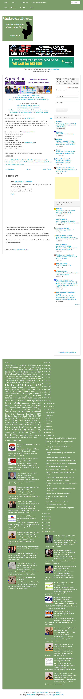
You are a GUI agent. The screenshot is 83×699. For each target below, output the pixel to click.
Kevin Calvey (12, 162)
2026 (45, 366)
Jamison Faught (29, 118)
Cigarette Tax (23, 376)
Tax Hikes (31, 430)
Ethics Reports (10, 389)
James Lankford (40, 160)
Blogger (58, 692)
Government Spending (13, 392)
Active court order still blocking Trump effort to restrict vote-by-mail (67, 222)
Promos (23, 7)
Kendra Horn (9, 401)
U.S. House (20, 164)
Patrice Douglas (31, 162)
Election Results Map (13, 387)
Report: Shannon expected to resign (57, 466)
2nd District (28, 370)
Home (6, 2)
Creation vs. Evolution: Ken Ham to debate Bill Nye (61, 463)
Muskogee (37, 408)
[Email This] (6, 156)
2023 (45, 374)
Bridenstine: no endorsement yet (56, 444)
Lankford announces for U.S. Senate (57, 496)
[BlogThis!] (8, 156)
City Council (34, 376)
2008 (45, 528)
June (47, 421)
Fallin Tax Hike (28, 389)
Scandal (7, 422)
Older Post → (47, 169)
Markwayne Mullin (20, 406)
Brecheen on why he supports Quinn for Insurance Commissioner (29, 110)
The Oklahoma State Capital (64, 168)
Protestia (59, 121)
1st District (9, 366)
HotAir (58, 150)
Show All (77, 304)
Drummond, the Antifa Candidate (28, 108)
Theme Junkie (30, 695)
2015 (45, 398)
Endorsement (31, 387)
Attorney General (16, 374)
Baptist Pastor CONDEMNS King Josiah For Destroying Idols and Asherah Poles (66, 125)
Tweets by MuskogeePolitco (67, 352)
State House (11, 427)
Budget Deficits (10, 376)
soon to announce (29, 142)
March (48, 429)
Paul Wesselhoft (42, 162)
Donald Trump (30, 382)
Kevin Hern (21, 401)
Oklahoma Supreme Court (16, 416)
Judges (35, 398)
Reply (12, 194)
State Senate (12, 429)
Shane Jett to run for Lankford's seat (57, 502)
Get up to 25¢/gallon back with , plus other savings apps (29, 99)
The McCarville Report (63, 159)
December (49, 403)
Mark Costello (21, 162)
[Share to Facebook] (12, 156)
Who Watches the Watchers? (65, 230)
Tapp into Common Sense (64, 280)
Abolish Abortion (23, 372)
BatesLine (59, 132)
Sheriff (17, 422)
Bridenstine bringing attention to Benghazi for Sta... (61, 460)
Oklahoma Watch (61, 244)
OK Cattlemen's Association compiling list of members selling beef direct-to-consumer (64, 552)
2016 (12, 368)
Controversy (13, 380)
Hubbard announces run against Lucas (58, 457)
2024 (45, 371)
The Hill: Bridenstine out (53, 450)
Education (10, 385)
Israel (30, 396)
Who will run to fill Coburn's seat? (56, 505)
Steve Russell (12, 164)
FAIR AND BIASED (61, 264)
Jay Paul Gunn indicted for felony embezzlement (61, 438)
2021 (45, 380)
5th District (18, 160)
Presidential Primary (12, 418)
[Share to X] (10, 156)
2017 (20, 368)
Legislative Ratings (39, 2)
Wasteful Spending (27, 437)
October (48, 409)
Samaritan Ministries (30, 420)
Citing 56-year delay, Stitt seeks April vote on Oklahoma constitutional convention (65, 212)
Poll (34, 416)
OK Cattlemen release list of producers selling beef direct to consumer (64, 614)
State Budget (30, 425)
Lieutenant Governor (29, 403)
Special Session (11, 425)
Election (24, 160)
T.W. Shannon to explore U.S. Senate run (58, 480)
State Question (30, 427)
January (48, 435)
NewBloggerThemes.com (55, 695)
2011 (45, 519)
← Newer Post (9, 169)
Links (31, 7)
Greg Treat (31, 160)
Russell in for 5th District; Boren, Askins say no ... (61, 477)
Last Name (59, 103)
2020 (7, 370)
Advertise (24, 2)
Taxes (7, 433)
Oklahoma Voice (61, 219)
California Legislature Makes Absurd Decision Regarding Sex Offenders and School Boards (65, 142)
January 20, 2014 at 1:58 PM (23, 181)
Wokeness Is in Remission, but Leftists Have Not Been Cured (65, 152)
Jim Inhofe (22, 398)
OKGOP (8, 412)
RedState (59, 139)
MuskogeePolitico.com (40, 692)
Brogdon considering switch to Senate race (59, 441)
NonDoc (58, 209)
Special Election (29, 422)
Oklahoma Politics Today (64, 235)
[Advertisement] (67, 188)
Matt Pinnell (36, 406)
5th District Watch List (15, 115)
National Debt (32, 410)
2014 (12, 160)
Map (7, 406)
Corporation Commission (13, 382)
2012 (30, 366)
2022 (16, 370)
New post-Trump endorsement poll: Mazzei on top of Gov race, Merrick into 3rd (28, 549)
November (49, 406)
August (48, 415)
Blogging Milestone (32, 374)
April (47, 427)
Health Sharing (10, 7)
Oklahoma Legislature (26, 414)
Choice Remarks (61, 271)
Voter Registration (26, 435)
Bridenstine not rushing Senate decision (58, 493)
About (14, 2)
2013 (45, 514)
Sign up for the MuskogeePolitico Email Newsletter (28, 97)
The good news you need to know (28, 95)
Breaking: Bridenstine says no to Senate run (59, 447)
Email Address (61, 90)
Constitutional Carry (34, 378)
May (47, 424)
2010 (21, 366)
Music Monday (22, 408)
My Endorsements (17, 410)
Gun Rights (28, 394)
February (48, 432)
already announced (29, 132)
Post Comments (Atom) (20, 249)
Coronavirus (30, 380)
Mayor (12, 407)
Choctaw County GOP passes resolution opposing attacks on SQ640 (26, 518)
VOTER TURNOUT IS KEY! (63, 265)
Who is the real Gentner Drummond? (28, 106)
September (49, 412)
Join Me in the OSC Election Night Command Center (66, 170)
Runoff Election (11, 420)
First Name (59, 96)
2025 (45, 369)
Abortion (38, 372)
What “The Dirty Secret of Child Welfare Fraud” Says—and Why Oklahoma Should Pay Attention (66, 297)
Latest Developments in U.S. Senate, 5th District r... (61, 469)
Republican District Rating (32, 418)
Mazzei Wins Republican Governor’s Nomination (63, 161)
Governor (32, 392)
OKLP (18, 412)
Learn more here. (54, 69)
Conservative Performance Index (15, 378)
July (47, 418)
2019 (36, 368)
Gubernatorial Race (12, 394)
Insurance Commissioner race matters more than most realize (29, 112)
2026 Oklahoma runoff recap (65, 134)
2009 (45, 525)
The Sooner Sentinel (62, 228)
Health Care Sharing (20, 396)
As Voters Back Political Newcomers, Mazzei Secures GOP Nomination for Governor (66, 247)
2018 (28, 368)
